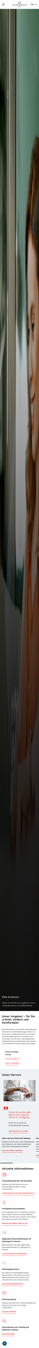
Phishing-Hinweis (9, 1312)
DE (32, 4)
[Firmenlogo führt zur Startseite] (19, 6)
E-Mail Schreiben (12, 1063)
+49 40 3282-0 (12, 1059)
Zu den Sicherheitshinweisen (14, 1254)
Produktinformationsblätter (15, 1223)
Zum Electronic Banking (12, 1150)
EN (36, 4)
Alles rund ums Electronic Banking (16, 1138)
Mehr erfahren (8, 1334)
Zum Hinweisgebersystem (12, 1284)
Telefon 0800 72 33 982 (18, 1131)
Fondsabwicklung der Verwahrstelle (18, 1193)
